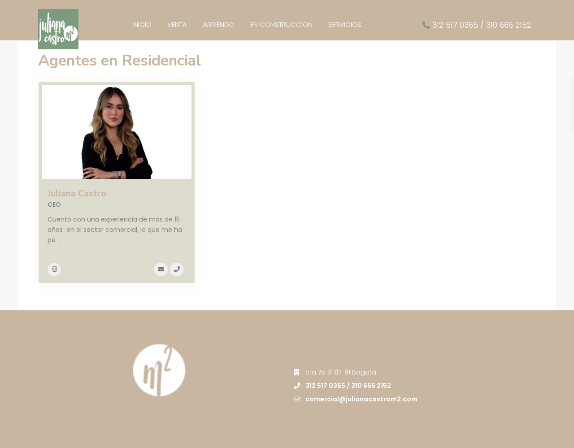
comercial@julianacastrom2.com (361, 399)
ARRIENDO (219, 24)
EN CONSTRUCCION (281, 24)
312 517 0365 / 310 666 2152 (481, 25)
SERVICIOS (344, 24)
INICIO (142, 24)
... (59, 239)
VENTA (177, 24)
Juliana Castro (77, 193)
